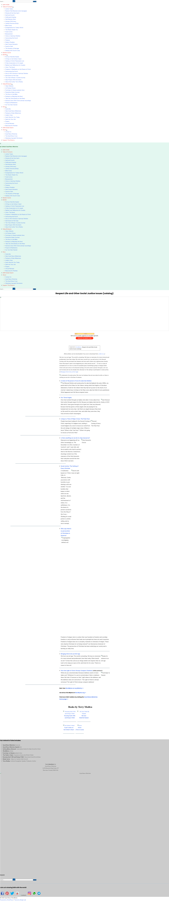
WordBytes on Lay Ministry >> (74, 688)
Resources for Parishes (11, 125)
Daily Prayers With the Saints (13, 80)
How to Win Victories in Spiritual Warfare (16, 73)
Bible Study (8, 25)
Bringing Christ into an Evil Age (69, 372)
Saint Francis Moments (11, 44)
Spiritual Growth (9, 15)
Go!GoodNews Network (9, 749)
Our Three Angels (66, 397)
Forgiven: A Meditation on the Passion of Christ (18, 69)
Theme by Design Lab (20, 900)
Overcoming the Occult (11, 38)
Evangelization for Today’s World (14, 27)
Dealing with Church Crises (12, 50)
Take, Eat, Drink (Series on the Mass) (15, 98)
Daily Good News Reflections (13, 111)
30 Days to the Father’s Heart (13, 59)
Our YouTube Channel (11, 105)
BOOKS (5, 55)
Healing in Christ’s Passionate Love (14, 61)
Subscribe (8, 109)
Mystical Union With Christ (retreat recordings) (18, 100)
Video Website (9, 86)
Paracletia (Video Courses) (12, 92)
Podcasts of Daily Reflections (13, 113)
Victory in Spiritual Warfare (12, 36)
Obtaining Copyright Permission (13, 138)
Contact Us (8, 132)
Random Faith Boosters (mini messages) (16, 11)
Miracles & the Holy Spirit (12, 13)
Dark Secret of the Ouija (11, 75)
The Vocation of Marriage (12, 48)
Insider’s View (9, 115)
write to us (101, 354)
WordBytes (78, 347)
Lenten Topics (9, 9)
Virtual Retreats (9, 123)
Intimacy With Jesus (10, 21)
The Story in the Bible (11, 94)
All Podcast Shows (10, 88)
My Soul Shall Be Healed (12, 57)
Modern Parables (10, 42)
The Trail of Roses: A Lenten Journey (15, 77)
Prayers (7, 121)
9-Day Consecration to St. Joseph (14, 63)
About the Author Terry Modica (14, 82)
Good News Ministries (11, 134)
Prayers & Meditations (11, 102)
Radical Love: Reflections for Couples (15, 65)
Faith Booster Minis (10, 19)
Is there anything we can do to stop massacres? (75, 438)
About (4, 130)
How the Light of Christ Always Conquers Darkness (76, 670)
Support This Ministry (9, 140)
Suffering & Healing (10, 17)
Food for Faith (9, 46)
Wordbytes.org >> (80, 692)
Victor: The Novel (10, 67)
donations (51, 764)
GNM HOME (6, 4)
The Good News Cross (11, 136)
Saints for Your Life (10, 119)
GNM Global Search (8, 127)
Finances (7, 40)
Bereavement (9, 34)
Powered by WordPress (6, 900)
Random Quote (7, 52)
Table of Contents (7, 7)
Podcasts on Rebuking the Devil (14, 96)
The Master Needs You (11, 30)
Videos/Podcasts (7, 84)
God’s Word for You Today (12, 117)
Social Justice (8, 32)
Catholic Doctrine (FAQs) (12, 23)
